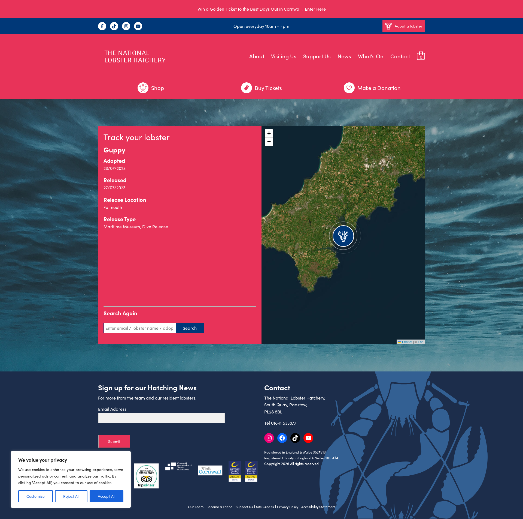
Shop (157, 87)
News (344, 56)
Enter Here (315, 9)
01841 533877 (283, 423)
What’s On (371, 56)
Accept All (106, 496)
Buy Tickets (268, 87)
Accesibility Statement (318, 506)
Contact (400, 56)
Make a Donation (379, 87)
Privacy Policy (287, 506)
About (256, 56)
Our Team (195, 506)
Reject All (71, 496)
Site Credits (265, 506)
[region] (71, 479)
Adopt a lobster (408, 26)
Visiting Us (283, 56)
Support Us (317, 56)
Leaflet (406, 341)
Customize (35, 496)
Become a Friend (219, 506)
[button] (343, 235)
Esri (421, 341)
